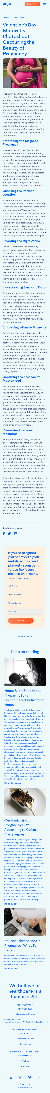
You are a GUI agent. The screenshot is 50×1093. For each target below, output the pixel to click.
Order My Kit (32, 4)
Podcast (25, 1066)
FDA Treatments (25, 1056)
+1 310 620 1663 (25, 1009)
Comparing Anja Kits (25, 1039)
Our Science (25, 1044)
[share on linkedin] (16, 534)
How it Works (25, 1034)
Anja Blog (25, 1061)
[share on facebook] (4, 534)
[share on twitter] (9, 533)
